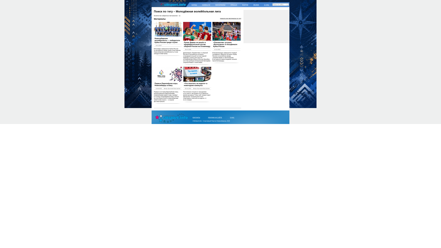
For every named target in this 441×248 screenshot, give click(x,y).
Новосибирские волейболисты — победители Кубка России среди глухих (167, 40)
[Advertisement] (266, 26)
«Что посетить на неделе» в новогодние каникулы (195, 84)
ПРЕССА (233, 5)
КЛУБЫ (194, 5)
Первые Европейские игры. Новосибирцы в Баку (166, 84)
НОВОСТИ (206, 5)
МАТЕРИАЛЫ (220, 5)
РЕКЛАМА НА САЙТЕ (215, 117)
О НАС (266, 5)
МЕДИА (256, 5)
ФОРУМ (245, 5)
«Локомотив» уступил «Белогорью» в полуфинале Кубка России (225, 44)
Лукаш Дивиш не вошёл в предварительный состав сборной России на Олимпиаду (197, 44)
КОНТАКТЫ (196, 117)
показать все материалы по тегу (230, 18)
